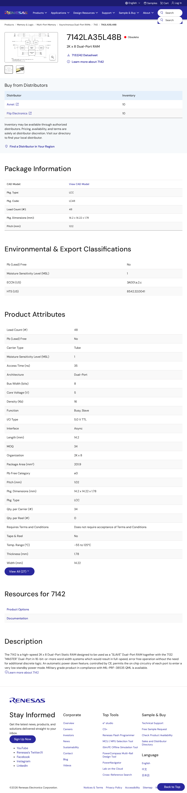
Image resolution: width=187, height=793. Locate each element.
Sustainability (71, 747)
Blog (65, 759)
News (66, 741)
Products (9, 24)
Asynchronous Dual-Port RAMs (74, 24)
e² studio (108, 723)
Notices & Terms (93, 787)
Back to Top (171, 787)
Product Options (18, 609)
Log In (178, 2)
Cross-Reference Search (117, 774)
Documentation (17, 618)
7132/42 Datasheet (85, 55)
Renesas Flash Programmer (118, 735)
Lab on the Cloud (113, 768)
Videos (67, 765)
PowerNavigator (112, 762)
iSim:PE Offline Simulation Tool (120, 747)
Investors (68, 735)
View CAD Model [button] (79, 184)
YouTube (22, 748)
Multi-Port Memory (46, 24)
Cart (166, 3)
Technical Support (152, 723)
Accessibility (132, 787)
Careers (67, 729)
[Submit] (161, 20)
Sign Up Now (22, 739)
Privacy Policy (114, 787)
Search (170, 12)
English (146, 763)
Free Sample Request (154, 729)
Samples (152, 3)
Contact (68, 753)
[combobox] (170, 20)
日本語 (146, 775)
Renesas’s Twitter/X (30, 752)
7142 (96, 24)
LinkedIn (22, 766)
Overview (68, 723)
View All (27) (17, 571)
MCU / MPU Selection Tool (118, 741)
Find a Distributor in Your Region (32, 146)
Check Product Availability (157, 735)
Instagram (23, 761)
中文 (144, 769)
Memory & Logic (25, 24)
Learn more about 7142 (88, 62)
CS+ (105, 729)
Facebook (23, 757)
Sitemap (147, 787)
